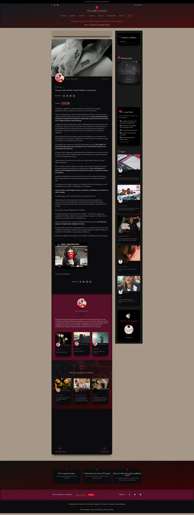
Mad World (59, 87)
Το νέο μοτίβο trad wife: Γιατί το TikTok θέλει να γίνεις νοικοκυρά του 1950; (81, 399)
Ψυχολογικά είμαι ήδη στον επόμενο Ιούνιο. (127, 138)
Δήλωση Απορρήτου (120, 504)
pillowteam (125, 170)
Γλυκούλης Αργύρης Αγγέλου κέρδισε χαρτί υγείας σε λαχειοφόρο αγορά (127, 239)
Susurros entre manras (80, 395)
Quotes (121, 15)
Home (85, 25)
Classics (91, 15)
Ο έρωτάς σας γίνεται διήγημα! (97, 473)
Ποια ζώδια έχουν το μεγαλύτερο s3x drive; (127, 269)
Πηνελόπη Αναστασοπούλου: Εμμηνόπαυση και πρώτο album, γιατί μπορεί (127, 301)
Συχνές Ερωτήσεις (73, 504)
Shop (129, 15)
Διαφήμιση (96, 504)
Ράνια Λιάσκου (83, 390)
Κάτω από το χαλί (123, 205)
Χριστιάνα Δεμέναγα (65, 390)
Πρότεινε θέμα (89, 504)
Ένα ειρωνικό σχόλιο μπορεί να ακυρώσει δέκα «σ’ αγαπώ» (63, 399)
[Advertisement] (82, 428)
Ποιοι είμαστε (103, 504)
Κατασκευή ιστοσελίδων (96, 509)
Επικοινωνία (82, 504)
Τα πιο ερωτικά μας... (66, 473)
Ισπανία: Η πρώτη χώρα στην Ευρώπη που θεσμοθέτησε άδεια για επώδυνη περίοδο (128, 178)
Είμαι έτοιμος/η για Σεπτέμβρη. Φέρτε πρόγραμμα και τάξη (128, 126)
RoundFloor (111, 509)
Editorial (63, 15)
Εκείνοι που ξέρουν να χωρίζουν (99, 352)
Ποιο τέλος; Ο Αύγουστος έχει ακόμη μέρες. (128, 133)
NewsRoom (72, 15)
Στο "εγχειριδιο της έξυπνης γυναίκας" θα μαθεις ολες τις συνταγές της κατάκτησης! (127, 479)
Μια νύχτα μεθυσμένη (61, 352)
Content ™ (82, 15)
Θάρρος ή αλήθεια (79, 351)
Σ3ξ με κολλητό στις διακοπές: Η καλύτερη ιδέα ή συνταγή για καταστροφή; (128, 209)
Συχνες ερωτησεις (138, 5)
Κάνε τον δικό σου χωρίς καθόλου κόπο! (127, 474)
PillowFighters (111, 15)
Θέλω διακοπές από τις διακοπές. (129, 130)
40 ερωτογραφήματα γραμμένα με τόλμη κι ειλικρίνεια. (66, 477)
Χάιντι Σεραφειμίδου (71, 79)
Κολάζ (95, 395)
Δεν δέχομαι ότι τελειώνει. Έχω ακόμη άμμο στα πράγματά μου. (128, 122)
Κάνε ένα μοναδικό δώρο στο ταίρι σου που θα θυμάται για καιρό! (97, 477)
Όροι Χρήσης (111, 504)
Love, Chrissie (60, 395)
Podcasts (101, 15)
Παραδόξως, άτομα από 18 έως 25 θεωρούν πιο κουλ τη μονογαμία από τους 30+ (100, 399)
